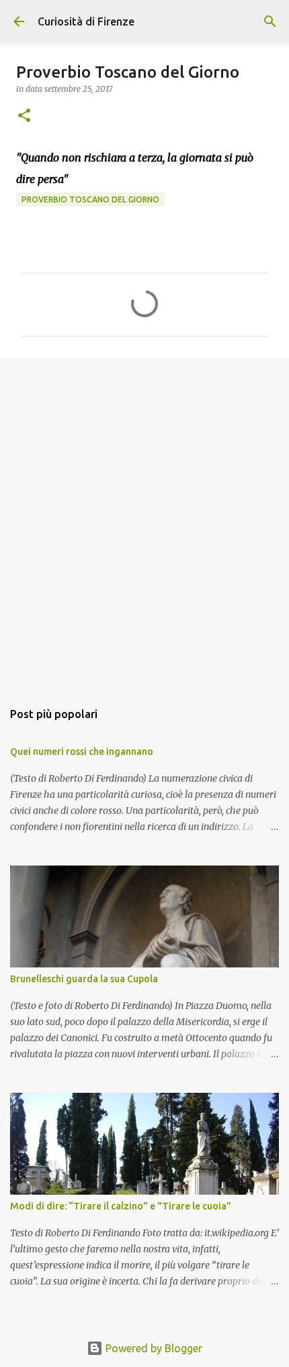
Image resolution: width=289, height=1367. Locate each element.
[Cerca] (270, 21)
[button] (24, 116)
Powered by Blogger (152, 1348)
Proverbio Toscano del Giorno (90, 199)
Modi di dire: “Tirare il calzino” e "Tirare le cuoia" (120, 1206)
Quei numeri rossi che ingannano (81, 751)
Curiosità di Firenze (86, 21)
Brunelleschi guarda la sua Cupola (84, 978)
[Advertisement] (144, 522)
